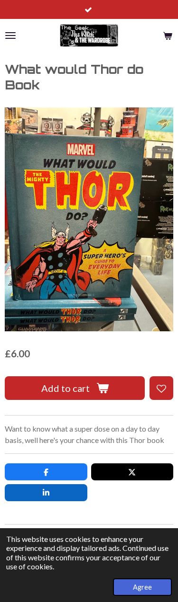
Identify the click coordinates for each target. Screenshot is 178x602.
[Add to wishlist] (161, 388)
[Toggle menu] (10, 35)
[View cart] (167, 35)
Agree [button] (142, 587)
